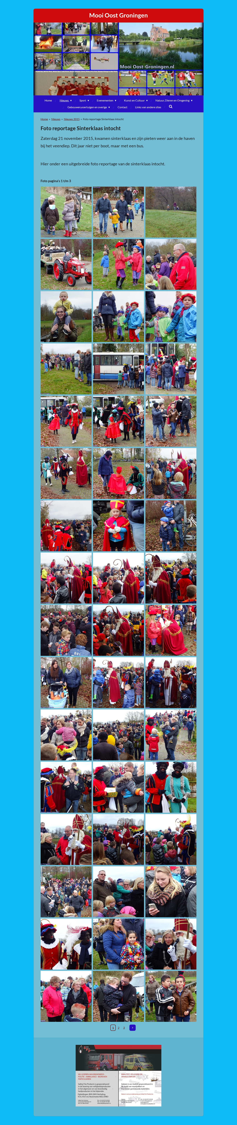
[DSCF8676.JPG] (171, 421)
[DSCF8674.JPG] (66, 473)
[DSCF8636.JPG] (66, 212)
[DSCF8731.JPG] (171, 944)
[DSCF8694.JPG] (118, 630)
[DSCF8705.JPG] (118, 735)
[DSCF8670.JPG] (66, 421)
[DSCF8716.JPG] (66, 839)
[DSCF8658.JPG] (66, 317)
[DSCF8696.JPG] (66, 683)
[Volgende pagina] (132, 1028)
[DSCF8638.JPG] (171, 212)
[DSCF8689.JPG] (171, 526)
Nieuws (55, 119)
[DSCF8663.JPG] (118, 317)
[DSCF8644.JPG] (66, 264)
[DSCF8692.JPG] (171, 578)
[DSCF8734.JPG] (66, 996)
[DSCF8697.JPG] (118, 683)
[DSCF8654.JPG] (118, 264)
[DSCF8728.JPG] (66, 944)
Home (44, 119)
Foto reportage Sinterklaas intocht (103, 119)
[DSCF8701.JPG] (66, 735)
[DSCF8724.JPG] (66, 892)
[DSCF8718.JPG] (118, 839)
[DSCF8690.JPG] (66, 578)
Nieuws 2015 (72, 119)
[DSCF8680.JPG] (118, 473)
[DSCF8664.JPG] (171, 317)
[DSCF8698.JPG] (171, 683)
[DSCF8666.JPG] (118, 369)
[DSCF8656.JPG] (171, 264)
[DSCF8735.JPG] (118, 996)
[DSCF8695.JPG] (171, 630)
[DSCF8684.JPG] (171, 473)
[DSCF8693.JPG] (66, 630)
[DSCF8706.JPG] (171, 735)
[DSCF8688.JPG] (118, 526)
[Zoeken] (171, 106)
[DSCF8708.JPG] (66, 787)
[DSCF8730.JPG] (118, 944)
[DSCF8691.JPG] (118, 578)
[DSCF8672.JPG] (118, 421)
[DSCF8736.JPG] (171, 996)
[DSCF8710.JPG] (118, 787)
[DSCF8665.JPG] (66, 369)
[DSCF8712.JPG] (171, 787)
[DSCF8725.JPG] (118, 892)
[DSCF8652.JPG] (118, 212)
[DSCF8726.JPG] (171, 892)
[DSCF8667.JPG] (171, 369)
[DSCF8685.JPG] (66, 526)
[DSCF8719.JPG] (171, 839)
